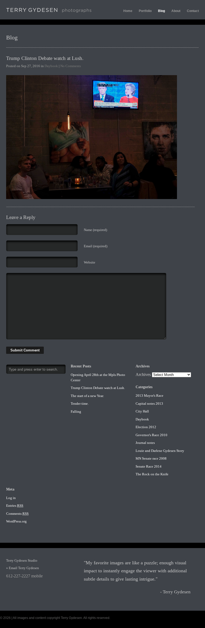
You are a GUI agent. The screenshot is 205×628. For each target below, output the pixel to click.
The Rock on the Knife (152, 474)
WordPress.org (16, 521)
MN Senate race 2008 (151, 458)
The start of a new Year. (87, 396)
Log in (11, 498)
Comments (17, 514)
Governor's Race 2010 (151, 435)
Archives (143, 374)
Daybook (51, 66)
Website (89, 262)
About (175, 11)
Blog (161, 11)
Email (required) (95, 246)
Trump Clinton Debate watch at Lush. (45, 58)
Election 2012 (146, 427)
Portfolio (145, 11)
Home (127, 11)
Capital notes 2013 (149, 404)
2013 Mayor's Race (149, 396)
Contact (193, 11)
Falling (76, 412)
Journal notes (145, 443)
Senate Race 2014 (148, 466)
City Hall (142, 411)
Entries (14, 506)
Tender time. (80, 404)
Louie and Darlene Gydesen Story (160, 451)
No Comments (70, 66)
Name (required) (95, 230)
